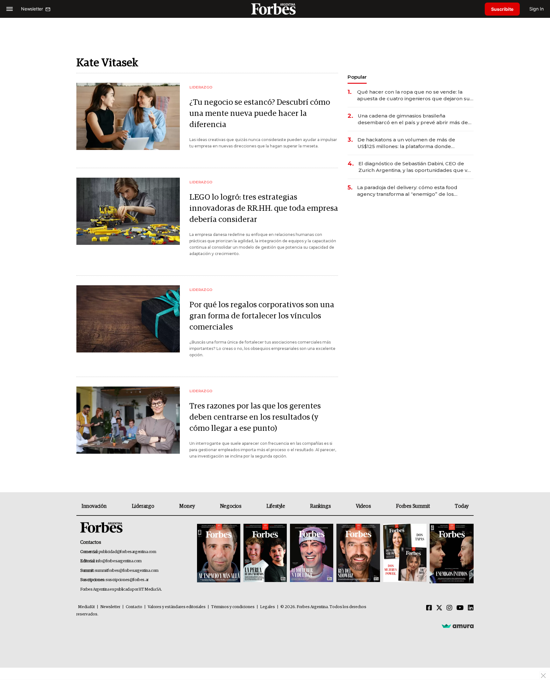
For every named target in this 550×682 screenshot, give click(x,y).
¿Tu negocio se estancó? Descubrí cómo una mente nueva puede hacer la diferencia (259, 113)
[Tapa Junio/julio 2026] (218, 553)
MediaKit (86, 607)
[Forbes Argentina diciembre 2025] (358, 553)
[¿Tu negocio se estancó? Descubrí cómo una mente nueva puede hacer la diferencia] (128, 116)
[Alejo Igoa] (311, 553)
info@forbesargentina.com (119, 561)
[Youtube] (460, 608)
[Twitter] (439, 608)
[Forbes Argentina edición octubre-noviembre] (405, 553)
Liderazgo (143, 506)
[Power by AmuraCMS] (458, 625)
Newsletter (110, 607)
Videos (363, 506)
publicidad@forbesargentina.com (127, 552)
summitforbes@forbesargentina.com (127, 571)
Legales (267, 607)
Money (187, 506)
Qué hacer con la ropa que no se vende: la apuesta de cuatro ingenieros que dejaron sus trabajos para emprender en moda (414, 95)
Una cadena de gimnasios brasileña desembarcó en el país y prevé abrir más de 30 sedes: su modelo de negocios (413, 119)
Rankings (320, 506)
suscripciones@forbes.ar (127, 580)
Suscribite (502, 9)
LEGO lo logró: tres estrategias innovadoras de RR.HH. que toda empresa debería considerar (263, 208)
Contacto (134, 607)
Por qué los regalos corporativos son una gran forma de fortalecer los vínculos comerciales (261, 316)
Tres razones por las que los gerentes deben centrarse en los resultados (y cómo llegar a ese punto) (255, 417)
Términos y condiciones (233, 607)
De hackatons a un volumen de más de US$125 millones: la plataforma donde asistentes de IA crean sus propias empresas (413, 143)
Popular (357, 77)
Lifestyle (275, 506)
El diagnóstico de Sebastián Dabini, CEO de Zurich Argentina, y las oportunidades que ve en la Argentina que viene (414, 167)
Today (462, 506)
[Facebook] (429, 608)
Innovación (94, 506)
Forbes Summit (413, 506)
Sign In (536, 8)
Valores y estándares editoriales (177, 607)
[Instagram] (449, 608)
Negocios (231, 506)
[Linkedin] (471, 608)
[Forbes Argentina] (275, 8)
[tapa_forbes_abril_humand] (265, 553)
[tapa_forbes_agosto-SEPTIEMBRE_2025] (451, 553)
